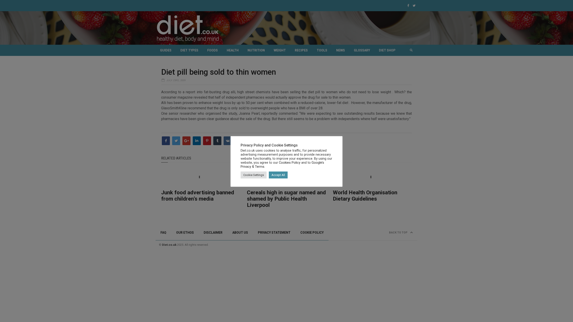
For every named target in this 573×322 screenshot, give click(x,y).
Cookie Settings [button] (253, 175)
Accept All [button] (278, 175)
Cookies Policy (289, 163)
